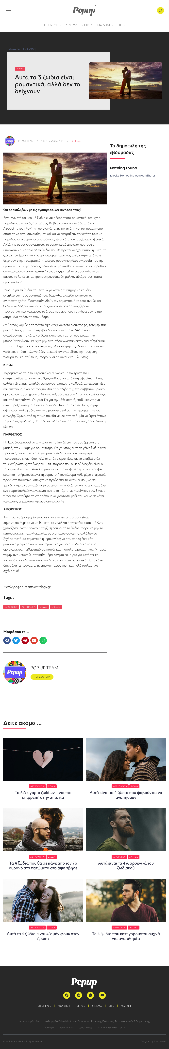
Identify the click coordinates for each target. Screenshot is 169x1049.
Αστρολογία (28, 607)
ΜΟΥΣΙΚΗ (64, 1005)
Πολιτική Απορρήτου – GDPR (111, 1027)
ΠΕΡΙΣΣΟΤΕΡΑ (42, 676)
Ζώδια (43, 607)
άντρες (133, 856)
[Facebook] (66, 995)
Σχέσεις (55, 607)
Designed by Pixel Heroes (153, 1041)
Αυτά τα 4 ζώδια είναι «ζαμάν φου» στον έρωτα (43, 936)
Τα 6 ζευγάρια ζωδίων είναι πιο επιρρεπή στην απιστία (43, 795)
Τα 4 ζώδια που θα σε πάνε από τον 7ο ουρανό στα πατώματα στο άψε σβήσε (43, 865)
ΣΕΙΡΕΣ (81, 1005)
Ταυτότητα (49, 1027)
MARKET (126, 1005)
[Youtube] (102, 995)
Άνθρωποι (11, 607)
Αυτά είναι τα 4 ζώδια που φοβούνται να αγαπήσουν (126, 795)
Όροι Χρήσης (85, 1027)
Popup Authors (66, 1027)
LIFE (111, 1005)
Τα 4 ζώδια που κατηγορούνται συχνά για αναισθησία (126, 936)
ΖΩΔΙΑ (20, 68)
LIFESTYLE (44, 1005)
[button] (7, 640)
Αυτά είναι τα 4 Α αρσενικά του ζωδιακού (126, 865)
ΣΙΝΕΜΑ (97, 1005)
